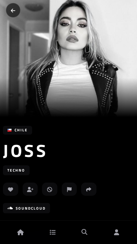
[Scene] (52, 232)
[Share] (88, 189)
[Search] (84, 232)
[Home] (20, 232)
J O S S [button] (24, 150)
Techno (16, 170)
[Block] (49, 189)
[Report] (69, 189)
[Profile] (116, 232)
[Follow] (30, 189)
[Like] (10, 189)
